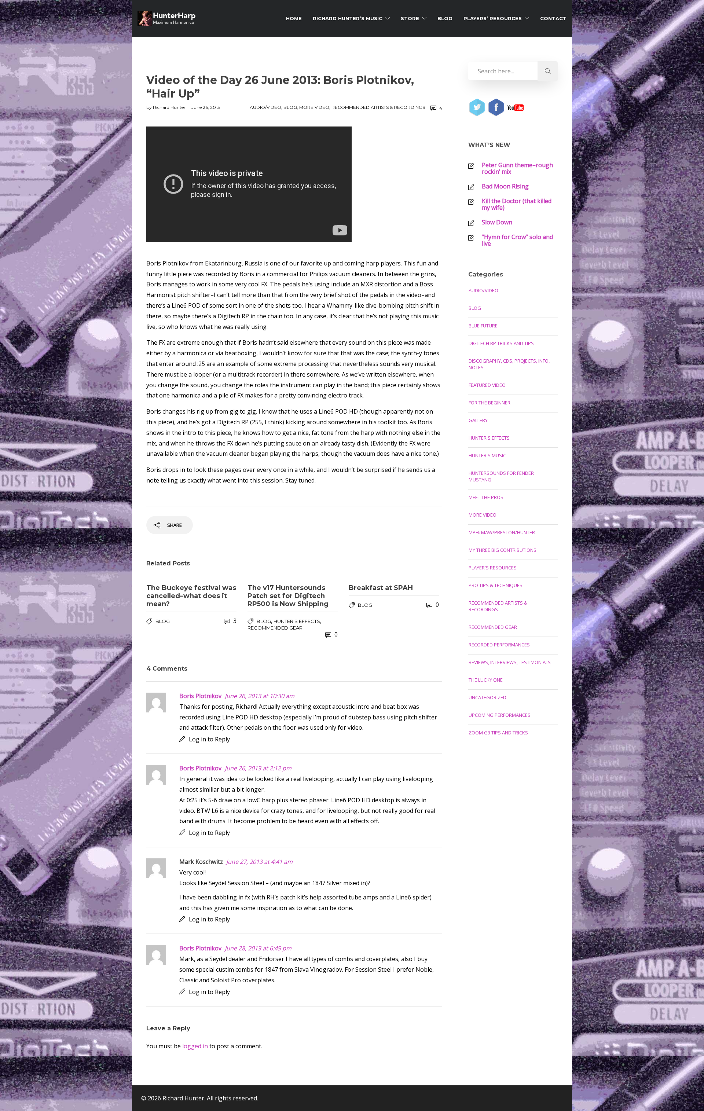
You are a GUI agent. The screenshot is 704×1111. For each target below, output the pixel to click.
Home (294, 18)
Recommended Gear (274, 628)
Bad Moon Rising (505, 186)
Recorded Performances (499, 644)
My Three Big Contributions (502, 550)
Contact (553, 18)
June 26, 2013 (205, 107)
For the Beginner (489, 402)
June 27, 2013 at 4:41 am (259, 862)
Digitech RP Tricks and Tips (501, 343)
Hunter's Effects (297, 621)
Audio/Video (265, 107)
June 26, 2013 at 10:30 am (259, 696)
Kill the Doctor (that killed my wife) (516, 204)
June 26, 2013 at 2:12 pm (258, 768)
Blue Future (483, 325)
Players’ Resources (492, 18)
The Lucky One (486, 679)
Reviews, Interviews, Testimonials (510, 662)
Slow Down (497, 222)
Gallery (478, 420)
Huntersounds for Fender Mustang (501, 476)
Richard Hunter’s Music (347, 18)
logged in (195, 1046)
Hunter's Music (487, 455)
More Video (314, 107)
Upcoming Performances (500, 715)
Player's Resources (493, 567)
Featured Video (487, 385)
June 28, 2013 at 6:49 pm (258, 948)
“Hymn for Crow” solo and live (517, 240)
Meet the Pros (486, 497)
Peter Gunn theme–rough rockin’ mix (517, 168)
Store (410, 18)
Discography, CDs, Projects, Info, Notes (509, 364)
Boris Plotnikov (200, 696)
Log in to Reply (209, 739)
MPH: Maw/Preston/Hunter (502, 532)
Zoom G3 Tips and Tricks (498, 732)
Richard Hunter (170, 107)
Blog (444, 18)
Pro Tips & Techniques (495, 585)
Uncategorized (487, 697)
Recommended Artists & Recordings (378, 107)
